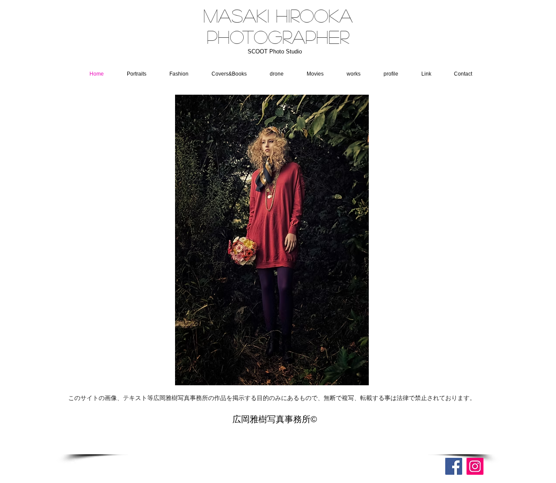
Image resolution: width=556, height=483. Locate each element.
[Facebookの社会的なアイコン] (453, 466)
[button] (272, 74)
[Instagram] (475, 466)
